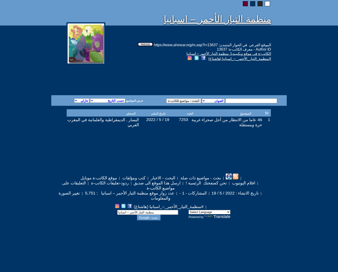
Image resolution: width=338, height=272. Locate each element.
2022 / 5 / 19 (157, 119)
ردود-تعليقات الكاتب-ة (109, 183)
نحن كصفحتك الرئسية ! (206, 183)
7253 (183, 119)
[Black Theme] (260, 3)
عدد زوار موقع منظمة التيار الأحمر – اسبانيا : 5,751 (129, 193)
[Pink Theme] (245, 3)
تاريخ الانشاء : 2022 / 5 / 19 (235, 193)
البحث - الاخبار (162, 178)
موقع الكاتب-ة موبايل (98, 178)
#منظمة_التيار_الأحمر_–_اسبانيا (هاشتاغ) (239, 59)
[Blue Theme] (252, 3)
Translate (221, 216)
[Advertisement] (113, 79)
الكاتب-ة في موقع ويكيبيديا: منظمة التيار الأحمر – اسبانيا (228, 54)
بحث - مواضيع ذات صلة (200, 178)
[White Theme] (267, 3)
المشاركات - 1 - (192, 193)
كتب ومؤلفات (133, 178)
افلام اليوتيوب (243, 183)
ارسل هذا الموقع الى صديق (157, 183)
